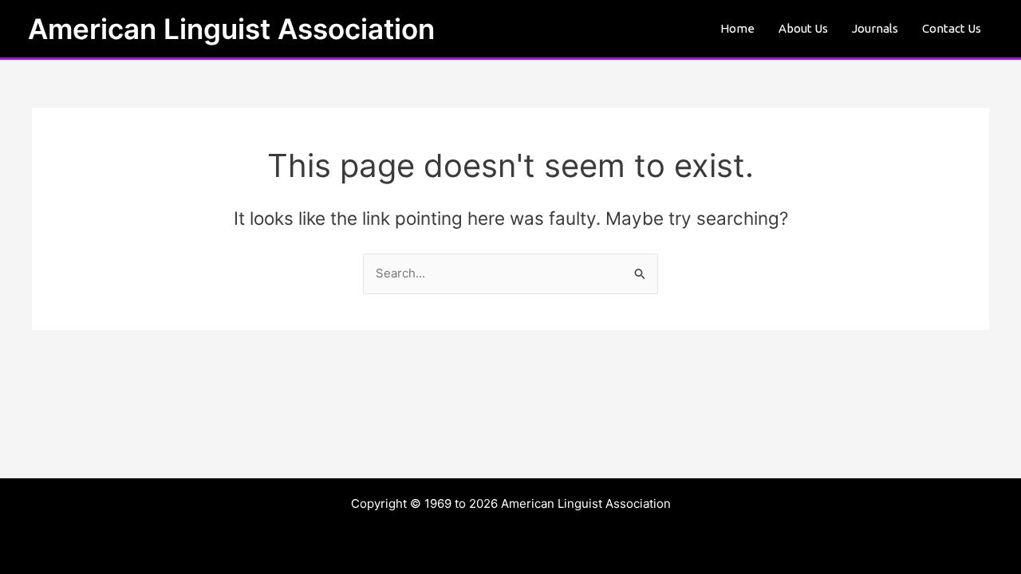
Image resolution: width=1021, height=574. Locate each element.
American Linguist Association (231, 28)
